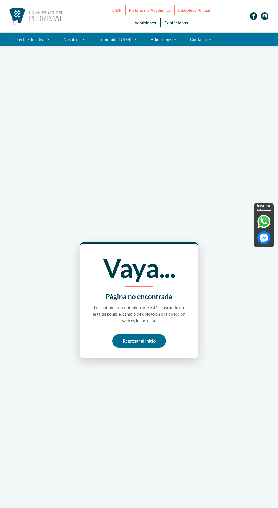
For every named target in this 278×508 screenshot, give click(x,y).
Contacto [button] (199, 39)
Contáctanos (176, 22)
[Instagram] (264, 16)
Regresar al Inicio (139, 340)
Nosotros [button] (72, 39)
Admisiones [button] (162, 39)
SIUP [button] (116, 10)
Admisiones (145, 22)
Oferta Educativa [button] (30, 39)
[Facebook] (253, 16)
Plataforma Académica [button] (150, 10)
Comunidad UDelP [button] (116, 39)
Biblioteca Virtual (194, 10)
